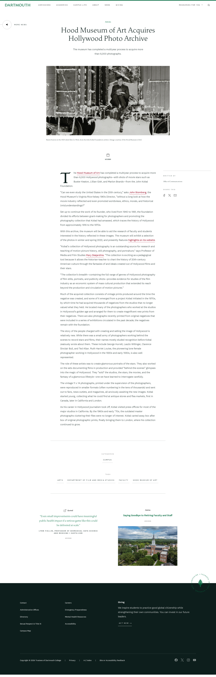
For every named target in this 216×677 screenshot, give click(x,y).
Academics (62, 5)
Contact (23, 603)
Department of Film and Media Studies (91, 480)
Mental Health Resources (75, 617)
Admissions (44, 5)
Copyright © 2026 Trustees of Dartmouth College (40, 660)
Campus (107, 460)
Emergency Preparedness (76, 610)
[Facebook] (176, 661)
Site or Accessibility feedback (112, 660)
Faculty (123, 480)
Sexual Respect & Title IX (30, 624)
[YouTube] (194, 661)
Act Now (124, 623)
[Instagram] (188, 661)
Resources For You (189, 5)
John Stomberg (137, 192)
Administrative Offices (29, 610)
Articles (108, 22)
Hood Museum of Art (88, 172)
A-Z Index (88, 660)
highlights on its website (141, 240)
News (107, 5)
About (95, 5)
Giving (119, 5)
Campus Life (80, 5)
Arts (60, 480)
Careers (68, 603)
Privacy (72, 660)
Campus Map (25, 631)
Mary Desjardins (95, 255)
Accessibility (70, 624)
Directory (24, 617)
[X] (182, 661)
